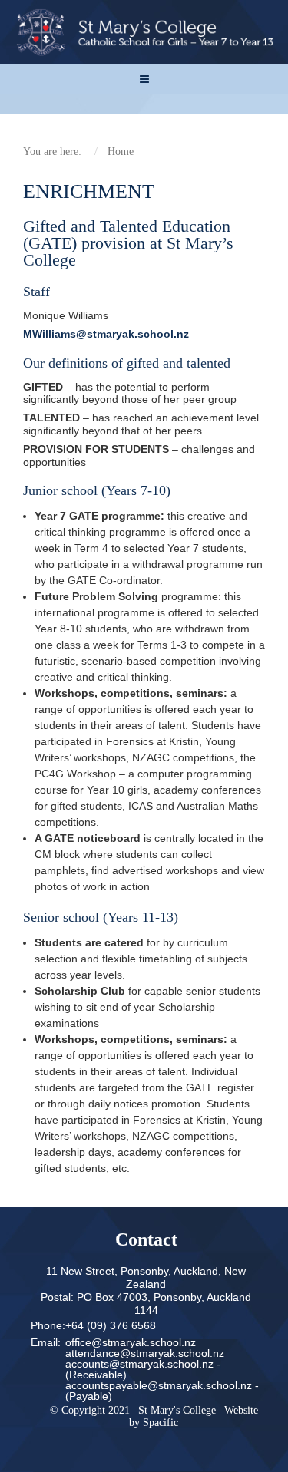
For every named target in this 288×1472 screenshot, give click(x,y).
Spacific (160, 1422)
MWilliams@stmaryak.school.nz (106, 334)
